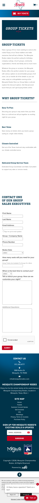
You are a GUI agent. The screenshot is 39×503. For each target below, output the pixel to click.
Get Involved (19, 409)
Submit (7, 348)
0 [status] (36, 5)
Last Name (6, 219)
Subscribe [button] (19, 438)
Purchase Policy (19, 419)
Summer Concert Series (19, 407)
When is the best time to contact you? (17, 271)
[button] (19, 30)
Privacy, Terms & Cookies (19, 417)
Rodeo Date (7, 250)
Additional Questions (10, 307)
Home (19, 402)
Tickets (19, 405)
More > (26, 393)
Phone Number (8, 242)
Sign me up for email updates (13, 232)
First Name (6, 213)
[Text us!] (30, 498)
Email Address (8, 225)
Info (19, 412)
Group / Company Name (12, 236)
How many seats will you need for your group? (18, 259)
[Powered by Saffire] (24, 467)
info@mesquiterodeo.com (19, 379)
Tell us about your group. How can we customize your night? (17, 278)
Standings (19, 414)
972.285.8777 (19, 364)
